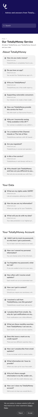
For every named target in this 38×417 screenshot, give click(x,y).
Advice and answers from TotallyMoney (20, 13)
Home (3, 39)
